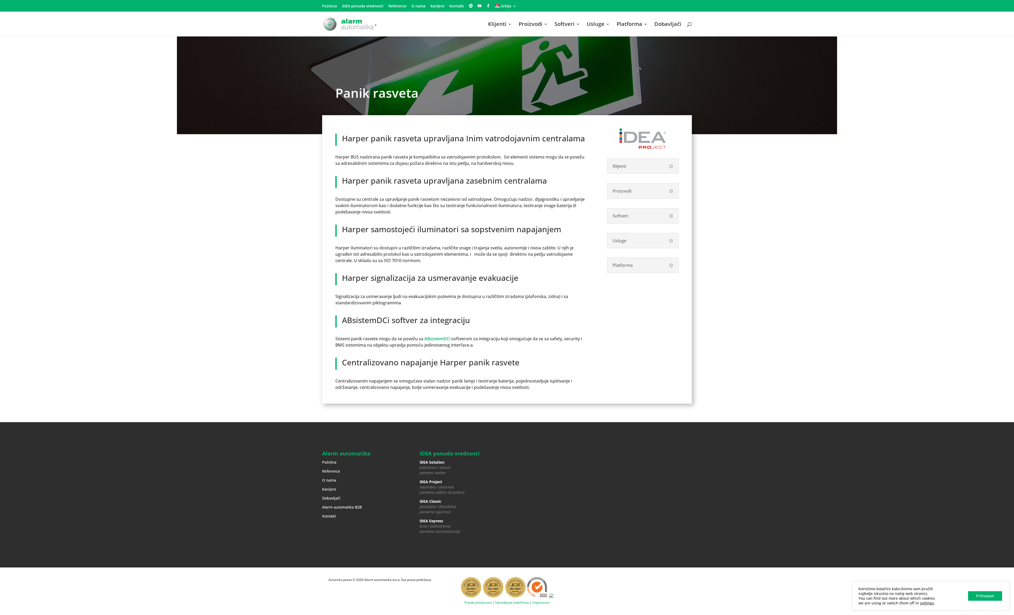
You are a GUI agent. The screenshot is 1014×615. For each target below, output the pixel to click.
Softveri (565, 24)
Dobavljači (667, 24)
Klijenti (497, 24)
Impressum (541, 602)
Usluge (595, 24)
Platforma (629, 24)
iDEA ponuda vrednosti (362, 6)
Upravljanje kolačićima (512, 602)
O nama (418, 6)
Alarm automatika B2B (342, 507)
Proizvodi (530, 24)
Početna (329, 6)
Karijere (437, 6)
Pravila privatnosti (478, 602)
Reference (397, 6)
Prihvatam (985, 595)
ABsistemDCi (437, 339)
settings (927, 603)
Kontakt (456, 6)
